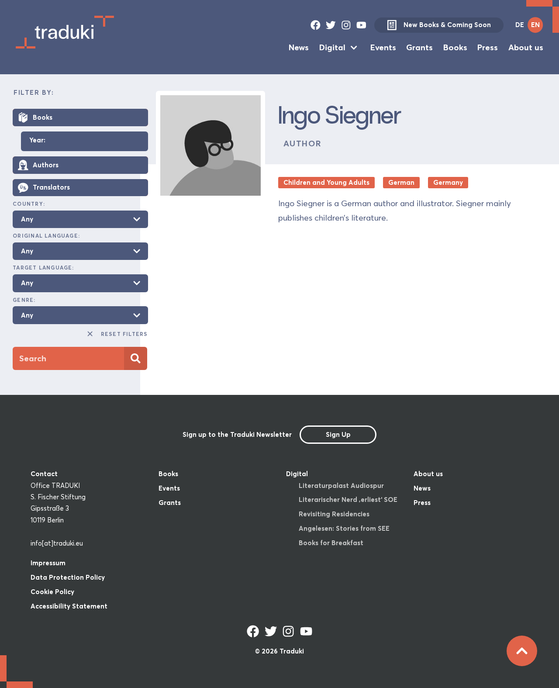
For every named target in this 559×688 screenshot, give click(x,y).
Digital (332, 47)
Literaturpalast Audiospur (341, 485)
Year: (37, 140)
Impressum (48, 563)
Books (455, 47)
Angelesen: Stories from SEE (344, 528)
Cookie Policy (52, 592)
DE (519, 25)
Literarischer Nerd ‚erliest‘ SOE (348, 499)
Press (487, 47)
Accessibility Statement (69, 606)
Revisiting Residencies (334, 514)
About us (525, 47)
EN (535, 25)
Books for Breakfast (331, 543)
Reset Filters (124, 334)
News (299, 47)
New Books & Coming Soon (447, 25)
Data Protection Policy (68, 577)
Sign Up (338, 434)
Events (383, 47)
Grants (419, 47)
